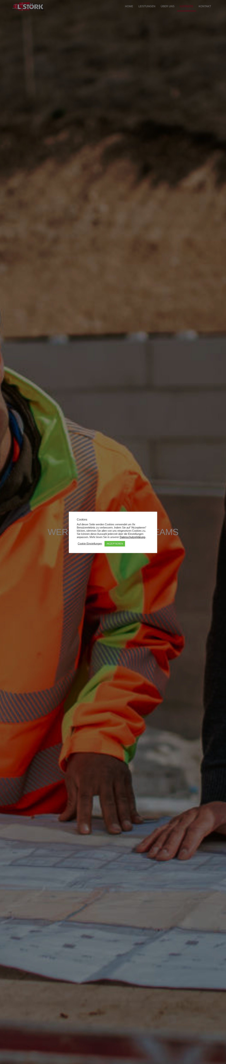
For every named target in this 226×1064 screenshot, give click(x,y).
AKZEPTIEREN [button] (115, 543)
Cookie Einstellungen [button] (90, 543)
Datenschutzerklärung (132, 537)
